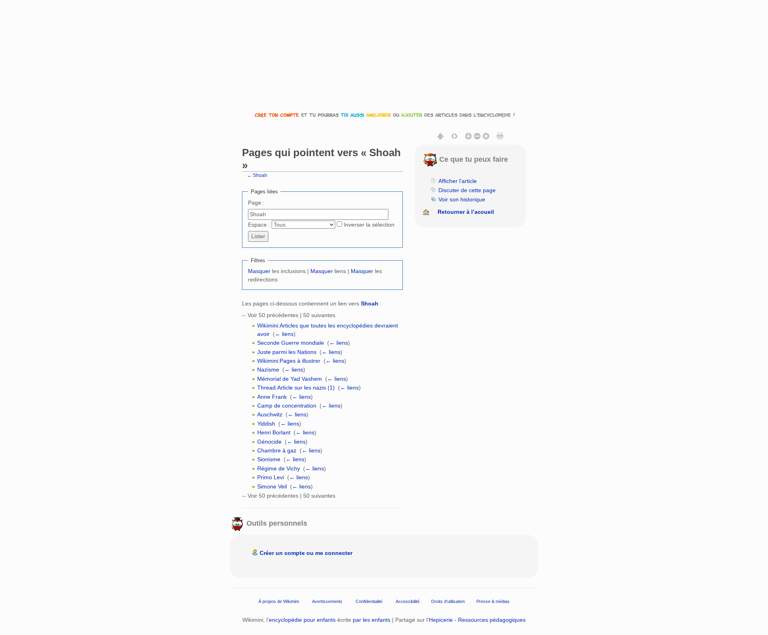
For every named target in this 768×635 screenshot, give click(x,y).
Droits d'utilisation (448, 601)
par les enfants (371, 620)
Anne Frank (272, 397)
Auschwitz (269, 414)
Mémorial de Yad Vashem (289, 379)
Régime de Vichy (278, 468)
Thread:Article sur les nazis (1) (296, 387)
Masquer (259, 271)
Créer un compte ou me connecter (306, 553)
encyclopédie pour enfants (302, 620)
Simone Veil (272, 486)
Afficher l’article (457, 181)
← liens (284, 334)
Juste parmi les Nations (286, 352)
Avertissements (327, 601)
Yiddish (266, 423)
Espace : (259, 224)
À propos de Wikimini (278, 601)
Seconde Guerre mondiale (290, 343)
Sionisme (268, 459)
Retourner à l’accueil (466, 212)
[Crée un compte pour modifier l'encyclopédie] (384, 115)
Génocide (269, 441)
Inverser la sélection (369, 224)
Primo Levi (270, 477)
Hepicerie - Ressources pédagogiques (477, 620)
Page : (256, 202)
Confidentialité (369, 601)
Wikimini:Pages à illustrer (288, 361)
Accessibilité (408, 601)
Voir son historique (461, 199)
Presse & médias (493, 601)
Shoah (260, 175)
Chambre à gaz (276, 450)
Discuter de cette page (467, 190)
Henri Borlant (273, 432)
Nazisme (268, 369)
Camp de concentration (286, 405)
